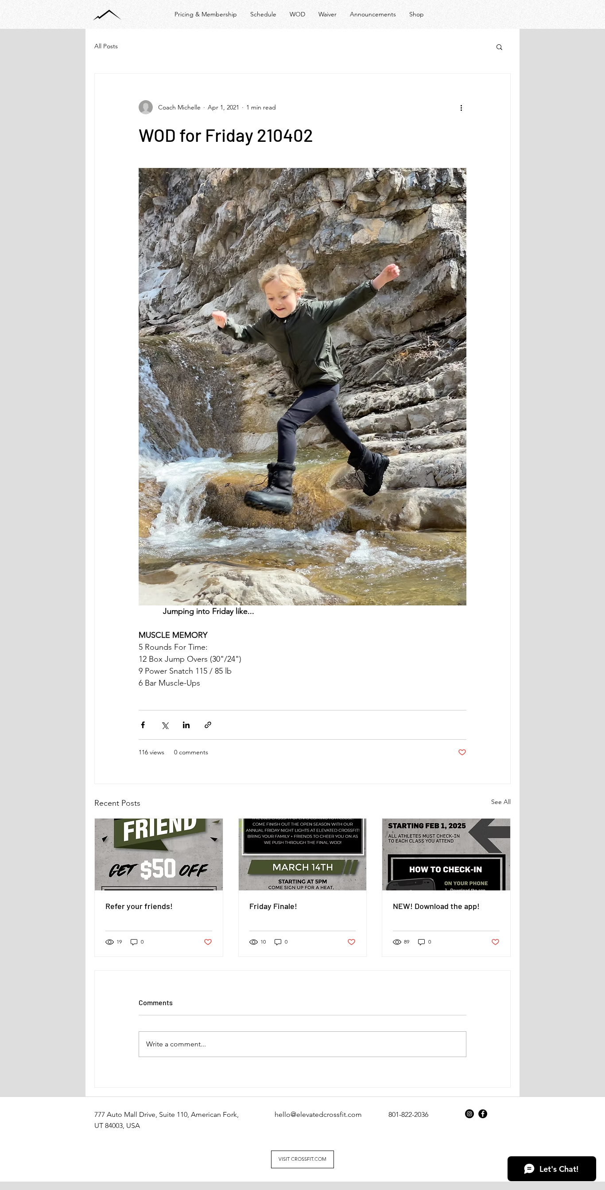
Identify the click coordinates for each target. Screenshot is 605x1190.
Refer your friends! (139, 906)
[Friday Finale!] (303, 854)
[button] (499, 46)
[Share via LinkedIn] (186, 725)
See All (501, 802)
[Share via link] (208, 725)
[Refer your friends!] (159, 854)
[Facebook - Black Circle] (482, 1113)
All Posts (106, 46)
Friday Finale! (273, 906)
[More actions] (461, 107)
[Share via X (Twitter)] (164, 725)
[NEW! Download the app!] (446, 854)
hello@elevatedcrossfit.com (318, 1114)
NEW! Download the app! (436, 906)
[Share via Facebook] (143, 725)
